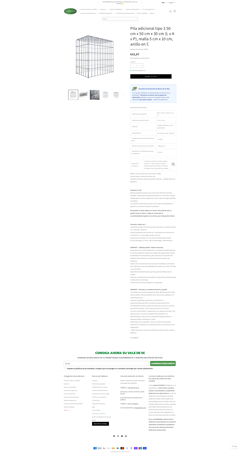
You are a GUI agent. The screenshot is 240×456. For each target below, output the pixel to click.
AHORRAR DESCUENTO (163, 363)
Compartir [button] (135, 338)
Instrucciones (96, 410)
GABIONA (116, 451)
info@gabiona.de (140, 408)
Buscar (94, 420)
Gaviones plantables (70, 387)
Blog (93, 407)
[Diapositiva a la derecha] (124, 95)
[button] (89, 9)
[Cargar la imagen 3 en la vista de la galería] (95, 95)
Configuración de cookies (99, 387)
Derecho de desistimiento (100, 390)
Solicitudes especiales (98, 413)
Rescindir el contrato (100, 423)
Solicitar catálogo (69, 407)
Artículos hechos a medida (72, 380)
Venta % (66, 410)
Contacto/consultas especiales (73, 403)
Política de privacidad (98, 384)
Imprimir (94, 380)
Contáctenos (96, 400)
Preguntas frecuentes (98, 403)
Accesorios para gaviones (71, 397)
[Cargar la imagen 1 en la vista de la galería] (73, 95)
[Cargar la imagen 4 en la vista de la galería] (105, 95)
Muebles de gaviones (70, 400)
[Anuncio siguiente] (142, 2)
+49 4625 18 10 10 (133, 387)
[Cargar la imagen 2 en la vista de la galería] (84, 95)
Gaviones (66, 384)
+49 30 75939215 (132, 404)
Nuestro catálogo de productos (101, 417)
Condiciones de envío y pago (100, 393)
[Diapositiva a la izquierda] (66, 95)
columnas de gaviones (70, 390)
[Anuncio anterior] (98, 2)
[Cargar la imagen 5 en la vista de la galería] (116, 95)
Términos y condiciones (99, 397)
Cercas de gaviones (69, 393)
